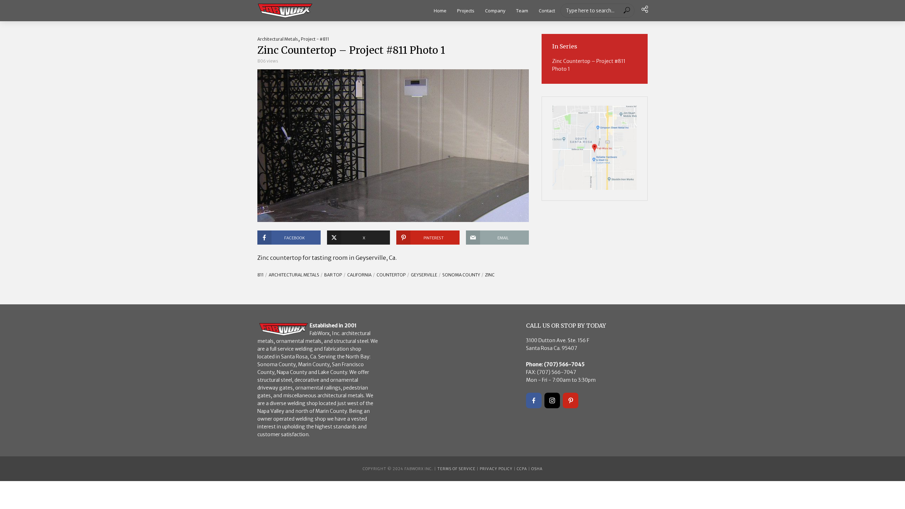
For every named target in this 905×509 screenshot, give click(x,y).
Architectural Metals (277, 39)
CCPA (522, 469)
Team (522, 10)
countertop (391, 274)
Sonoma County (461, 274)
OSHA (537, 469)
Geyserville (424, 274)
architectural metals (294, 274)
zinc (490, 274)
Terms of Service (456, 469)
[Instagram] (552, 400)
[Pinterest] (570, 400)
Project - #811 (315, 39)
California (359, 274)
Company (495, 10)
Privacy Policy (496, 469)
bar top (333, 274)
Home (440, 10)
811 (260, 274)
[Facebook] (534, 400)
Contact (547, 10)
